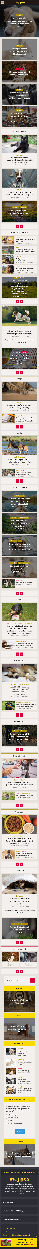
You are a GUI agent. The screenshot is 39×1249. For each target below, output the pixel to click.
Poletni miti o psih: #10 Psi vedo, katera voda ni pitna (19, 460)
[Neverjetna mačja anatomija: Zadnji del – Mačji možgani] (12, 1062)
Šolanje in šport (19, 780)
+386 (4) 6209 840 (9, 1202)
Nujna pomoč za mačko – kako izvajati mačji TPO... (25, 705)
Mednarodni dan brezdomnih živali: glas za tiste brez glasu (19, 193)
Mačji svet (19, 45)
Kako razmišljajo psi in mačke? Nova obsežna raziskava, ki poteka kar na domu (19, 929)
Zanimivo (18, 247)
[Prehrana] (28, 957)
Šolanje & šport (19, 756)
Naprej (19, 1131)
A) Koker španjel (14, 1115)
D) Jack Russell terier (15, 1123)
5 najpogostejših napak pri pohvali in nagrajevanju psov (19, 783)
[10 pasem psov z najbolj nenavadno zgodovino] (12, 1071)
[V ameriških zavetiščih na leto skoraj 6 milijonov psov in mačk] (12, 1080)
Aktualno (19, 15)
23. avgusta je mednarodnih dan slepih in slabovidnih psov (19, 21)
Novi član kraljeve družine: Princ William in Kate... (25, 269)
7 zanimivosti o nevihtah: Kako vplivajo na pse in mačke (19, 901)
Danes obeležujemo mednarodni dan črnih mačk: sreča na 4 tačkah (20, 160)
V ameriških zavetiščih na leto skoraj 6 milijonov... (24, 1081)
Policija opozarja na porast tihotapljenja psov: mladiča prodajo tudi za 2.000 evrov (19, 117)
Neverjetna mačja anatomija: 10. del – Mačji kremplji (19, 406)
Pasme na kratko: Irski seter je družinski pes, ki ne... (19, 1029)
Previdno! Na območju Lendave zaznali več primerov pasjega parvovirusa (19, 690)
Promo (22, 283)
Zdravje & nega (20, 470)
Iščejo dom (19, 580)
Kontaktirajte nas (9, 1228)
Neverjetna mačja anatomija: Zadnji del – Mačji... (25, 1063)
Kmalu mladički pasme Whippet (19, 1001)
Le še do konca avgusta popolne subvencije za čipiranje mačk (19, 736)
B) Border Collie (13, 1118)
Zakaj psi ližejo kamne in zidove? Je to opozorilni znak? (19, 569)
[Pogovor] (10, 957)
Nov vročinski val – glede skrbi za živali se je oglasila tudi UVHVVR (19, 524)
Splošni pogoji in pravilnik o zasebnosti (16, 1235)
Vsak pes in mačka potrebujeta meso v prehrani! (25, 856)
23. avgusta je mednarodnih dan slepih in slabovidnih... (24, 1053)
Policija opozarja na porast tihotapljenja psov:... (25, 1090)
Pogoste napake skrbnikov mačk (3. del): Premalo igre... (25, 419)
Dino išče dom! (20, 583)
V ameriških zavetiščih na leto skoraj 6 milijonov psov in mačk (19, 95)
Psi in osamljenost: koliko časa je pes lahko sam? (24, 644)
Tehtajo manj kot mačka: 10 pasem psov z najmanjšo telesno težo (19, 359)
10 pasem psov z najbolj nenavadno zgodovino (19, 73)
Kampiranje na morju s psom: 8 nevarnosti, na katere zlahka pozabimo (19, 546)
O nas (5, 1232)
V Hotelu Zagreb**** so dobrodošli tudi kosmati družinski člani (19, 288)
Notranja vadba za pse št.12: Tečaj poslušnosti (25, 796)
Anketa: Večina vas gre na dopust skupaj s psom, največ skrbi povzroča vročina (19, 502)
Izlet (16, 283)
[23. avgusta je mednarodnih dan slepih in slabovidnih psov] (12, 1051)
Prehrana (17, 623)
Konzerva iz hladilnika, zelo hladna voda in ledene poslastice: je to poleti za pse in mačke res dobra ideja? (19, 629)
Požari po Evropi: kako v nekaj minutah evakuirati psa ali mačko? (19, 213)
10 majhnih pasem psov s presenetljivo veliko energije (19, 332)
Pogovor (11, 964)
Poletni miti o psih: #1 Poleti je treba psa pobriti (25, 473)
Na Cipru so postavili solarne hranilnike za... (25, 260)
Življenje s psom (19, 457)
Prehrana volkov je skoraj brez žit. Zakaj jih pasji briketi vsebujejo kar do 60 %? (19, 840)
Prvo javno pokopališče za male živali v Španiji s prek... (25, 250)
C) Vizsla (11, 1120)
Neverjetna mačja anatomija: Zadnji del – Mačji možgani (20, 51)
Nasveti (23, 206)
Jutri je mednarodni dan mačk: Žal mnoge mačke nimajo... (20, 1154)
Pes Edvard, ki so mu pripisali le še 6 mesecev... (25, 240)
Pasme (19, 69)
